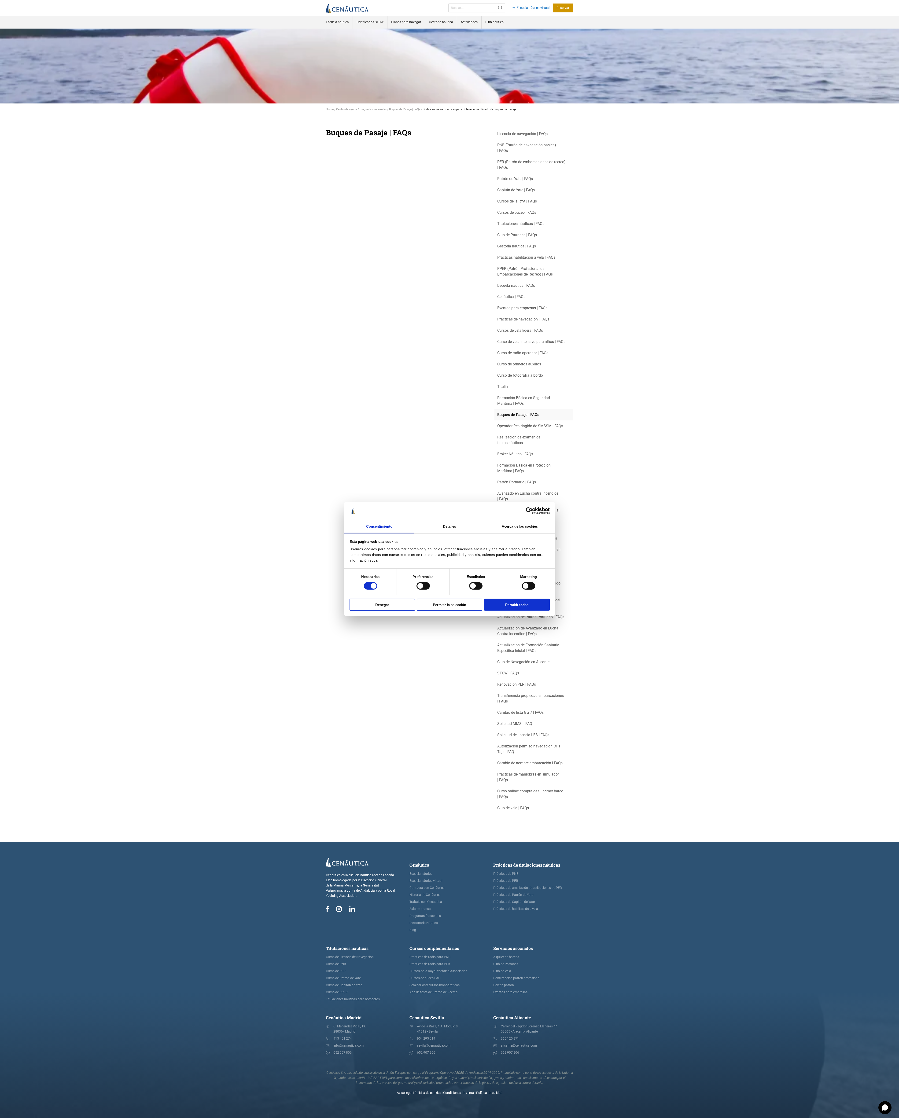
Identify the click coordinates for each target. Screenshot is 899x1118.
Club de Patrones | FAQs (517, 235)
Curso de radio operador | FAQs (522, 353)
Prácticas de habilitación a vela (515, 909)
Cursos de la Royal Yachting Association (438, 971)
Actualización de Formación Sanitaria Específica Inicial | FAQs (528, 648)
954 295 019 (426, 1039)
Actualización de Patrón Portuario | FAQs (530, 617)
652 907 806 (342, 1053)
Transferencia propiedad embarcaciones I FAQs (530, 698)
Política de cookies (427, 1093)
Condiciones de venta (458, 1093)
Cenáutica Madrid (344, 1017)
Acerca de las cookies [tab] (520, 526)
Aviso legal (404, 1093)
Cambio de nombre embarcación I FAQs (530, 763)
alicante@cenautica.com (519, 1046)
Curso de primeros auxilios (519, 364)
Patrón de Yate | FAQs (515, 179)
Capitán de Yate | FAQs (516, 190)
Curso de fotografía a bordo (520, 375)
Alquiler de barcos (506, 957)
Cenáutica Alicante (512, 1017)
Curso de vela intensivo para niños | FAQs (531, 341)
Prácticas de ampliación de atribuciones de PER (527, 888)
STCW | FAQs (508, 673)
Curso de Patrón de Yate (343, 978)
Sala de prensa (420, 909)
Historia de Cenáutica (425, 895)
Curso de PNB (336, 964)
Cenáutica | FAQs (511, 296)
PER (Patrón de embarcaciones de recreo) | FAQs (531, 165)
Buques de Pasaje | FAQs (518, 414)
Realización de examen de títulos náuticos (518, 440)
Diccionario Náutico (423, 923)
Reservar (562, 8)
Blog (412, 930)
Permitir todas (516, 605)
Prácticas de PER (505, 881)
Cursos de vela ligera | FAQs (520, 330)
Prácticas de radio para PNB (429, 957)
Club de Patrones (505, 964)
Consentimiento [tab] (379, 526)
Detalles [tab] (449, 526)
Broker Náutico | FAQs (515, 454)
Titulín (502, 386)
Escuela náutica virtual (532, 8)
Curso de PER (336, 971)
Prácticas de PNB (506, 874)
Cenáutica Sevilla (426, 1017)
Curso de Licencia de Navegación (350, 957)
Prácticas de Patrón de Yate (513, 895)
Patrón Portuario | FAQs (516, 482)
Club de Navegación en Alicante (523, 662)
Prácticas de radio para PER (429, 964)
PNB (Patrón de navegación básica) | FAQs (526, 148)
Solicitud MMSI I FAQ (514, 723)
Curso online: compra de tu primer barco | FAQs (530, 794)
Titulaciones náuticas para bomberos (353, 999)
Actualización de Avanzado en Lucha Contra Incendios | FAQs (527, 631)
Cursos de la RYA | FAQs (517, 201)
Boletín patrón (503, 985)
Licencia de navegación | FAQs (522, 134)
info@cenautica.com (348, 1046)
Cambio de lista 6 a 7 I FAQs (520, 712)
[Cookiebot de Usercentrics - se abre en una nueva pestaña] (529, 510)
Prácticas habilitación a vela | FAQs (526, 257)
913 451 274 (342, 1039)
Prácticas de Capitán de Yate (514, 902)
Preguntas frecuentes (425, 916)
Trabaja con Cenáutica (425, 902)
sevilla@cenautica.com (433, 1046)
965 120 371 (510, 1039)
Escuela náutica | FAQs (516, 285)
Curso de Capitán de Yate (344, 985)
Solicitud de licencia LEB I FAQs (523, 735)
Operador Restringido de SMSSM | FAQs (530, 426)
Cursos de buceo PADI (425, 978)
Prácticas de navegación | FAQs (523, 319)
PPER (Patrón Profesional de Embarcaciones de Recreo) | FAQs (525, 271)
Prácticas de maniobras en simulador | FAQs (528, 777)
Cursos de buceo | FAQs (516, 212)
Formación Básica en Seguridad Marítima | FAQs (523, 401)
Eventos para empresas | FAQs (522, 308)
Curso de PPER (337, 992)
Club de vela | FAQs (513, 808)
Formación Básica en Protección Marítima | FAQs (524, 468)
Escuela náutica (420, 874)
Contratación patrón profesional (516, 978)
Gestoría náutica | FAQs (516, 246)
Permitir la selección (449, 605)
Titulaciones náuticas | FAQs (520, 223)
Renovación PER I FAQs (516, 684)
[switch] (423, 586)
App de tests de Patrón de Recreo (433, 992)
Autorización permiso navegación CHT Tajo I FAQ (529, 749)
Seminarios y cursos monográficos (434, 985)
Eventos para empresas (510, 992)
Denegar (382, 605)
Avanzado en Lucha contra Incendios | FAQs (527, 496)
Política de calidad (489, 1093)
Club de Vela (502, 971)
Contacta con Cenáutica (427, 888)
